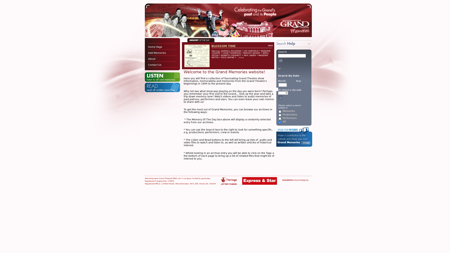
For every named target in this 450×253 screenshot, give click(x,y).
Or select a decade (289, 90)
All (284, 121)
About (151, 58)
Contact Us (154, 64)
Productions (290, 114)
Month (282, 81)
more (241, 57)
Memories (289, 111)
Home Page (155, 47)
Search (282, 51)
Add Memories (157, 52)
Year (298, 81)
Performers (290, 118)
